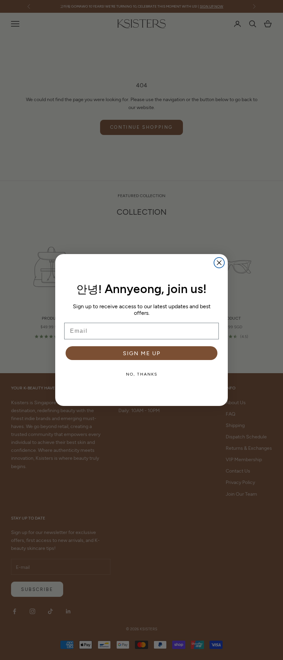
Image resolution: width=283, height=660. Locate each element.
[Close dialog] (219, 263)
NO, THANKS (141, 373)
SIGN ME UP (141, 353)
